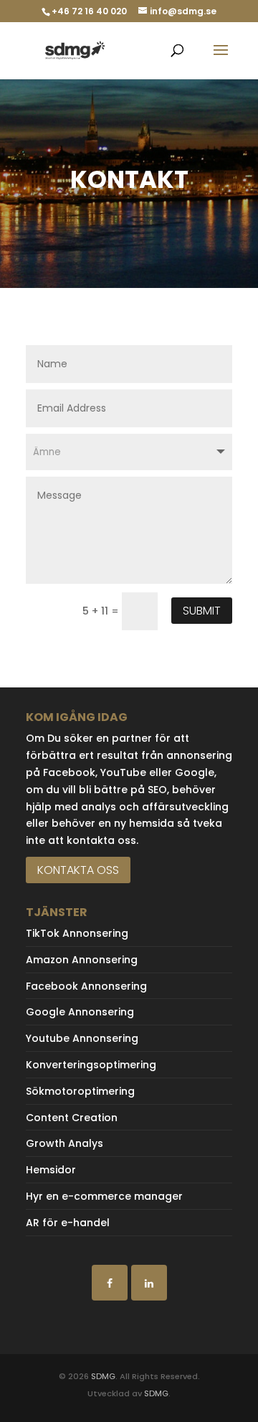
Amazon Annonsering (82, 960)
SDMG (103, 1376)
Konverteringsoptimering (91, 1065)
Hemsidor (51, 1170)
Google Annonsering (80, 1012)
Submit (202, 610)
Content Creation (72, 1117)
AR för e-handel (68, 1222)
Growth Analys (64, 1143)
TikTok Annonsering (77, 933)
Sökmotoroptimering (80, 1091)
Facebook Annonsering (86, 986)
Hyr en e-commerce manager (104, 1196)
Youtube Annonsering (82, 1038)
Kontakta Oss (78, 870)
